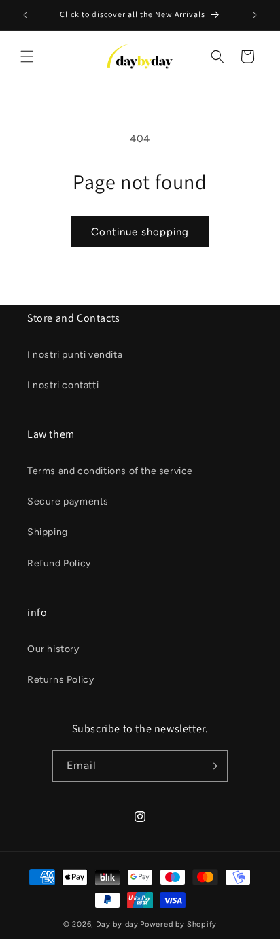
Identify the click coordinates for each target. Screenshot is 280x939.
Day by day (117, 924)
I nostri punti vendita (74, 354)
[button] (27, 56)
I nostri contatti (63, 385)
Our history (53, 649)
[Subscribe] (212, 766)
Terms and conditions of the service (110, 471)
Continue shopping (140, 232)
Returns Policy (60, 679)
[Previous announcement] (25, 15)
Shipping (47, 532)
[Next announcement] (255, 15)
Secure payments (68, 501)
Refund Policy (59, 563)
